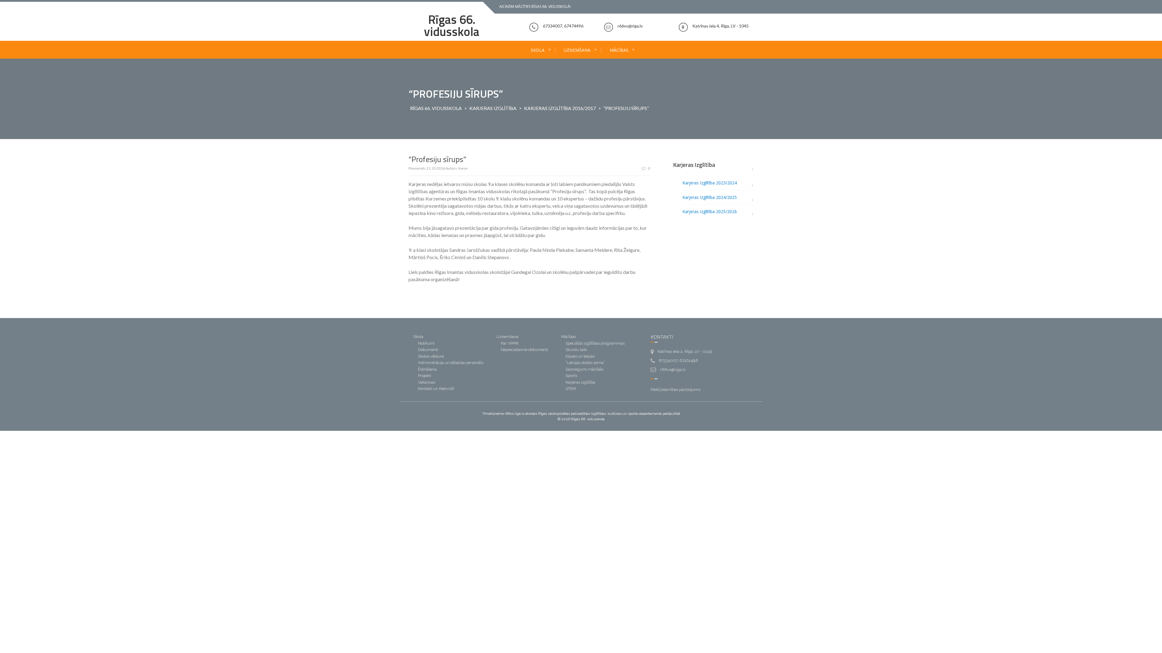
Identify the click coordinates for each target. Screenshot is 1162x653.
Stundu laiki (576, 349)
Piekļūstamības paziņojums (675, 389)
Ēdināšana (427, 369)
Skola (537, 50)
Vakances (426, 382)
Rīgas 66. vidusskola (451, 25)
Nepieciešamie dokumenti (524, 349)
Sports (571, 375)
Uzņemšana (577, 50)
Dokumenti (428, 349)
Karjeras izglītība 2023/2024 (709, 183)
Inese (463, 168)
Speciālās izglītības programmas (595, 343)
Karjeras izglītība (493, 108)
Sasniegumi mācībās (584, 369)
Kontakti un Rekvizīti (436, 388)
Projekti (424, 375)
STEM (571, 388)
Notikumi (426, 343)
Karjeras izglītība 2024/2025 (709, 197)
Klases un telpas (580, 356)
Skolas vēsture (431, 356)
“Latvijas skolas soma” (585, 362)
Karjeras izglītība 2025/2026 (709, 211)
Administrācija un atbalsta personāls (450, 362)
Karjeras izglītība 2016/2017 (560, 108)
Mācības (619, 50)
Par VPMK (510, 343)
